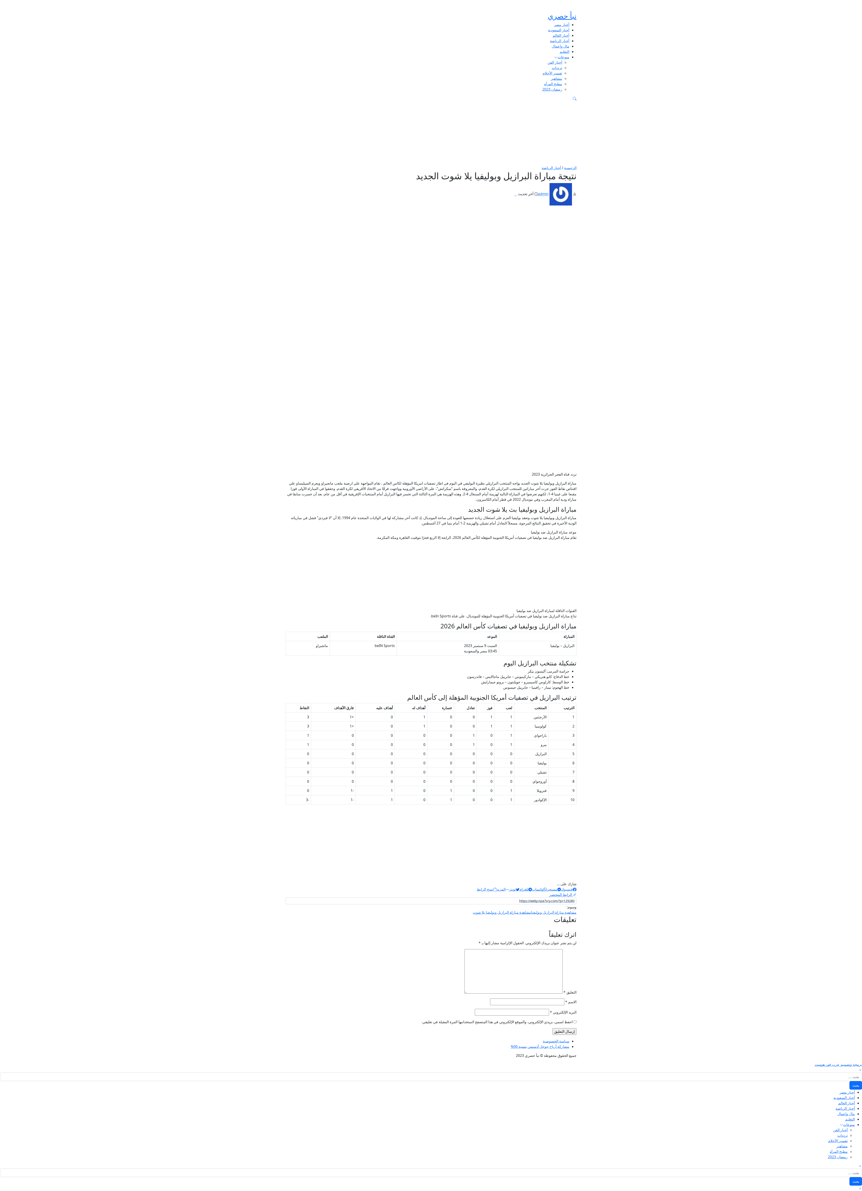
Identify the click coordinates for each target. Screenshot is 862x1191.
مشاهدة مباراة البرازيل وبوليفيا (553, 912)
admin (543, 194)
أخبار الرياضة (551, 167)
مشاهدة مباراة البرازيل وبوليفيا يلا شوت (502, 912)
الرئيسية (570, 167)
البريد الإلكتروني (563, 1012)
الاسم (570, 1001)
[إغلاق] (860, 1069)
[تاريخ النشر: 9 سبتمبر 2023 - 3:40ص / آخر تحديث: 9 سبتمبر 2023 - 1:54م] (515, 194)
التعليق (569, 992)
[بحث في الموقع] (574, 98)
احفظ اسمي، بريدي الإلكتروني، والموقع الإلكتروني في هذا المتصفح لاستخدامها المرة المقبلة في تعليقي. (497, 1021)
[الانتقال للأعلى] (860, 1188)
